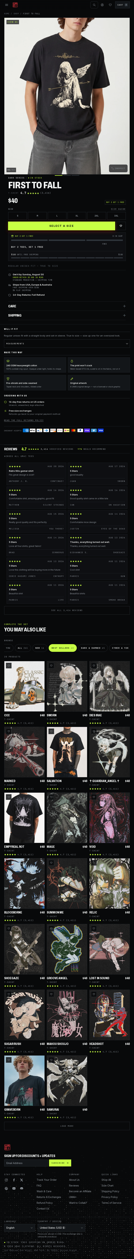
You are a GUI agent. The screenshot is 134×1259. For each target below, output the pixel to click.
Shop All (106, 1179)
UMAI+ (73, 1197)
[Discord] (21, 1188)
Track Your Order (47, 1179)
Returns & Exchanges (49, 1197)
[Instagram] (6, 1180)
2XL (97, 215)
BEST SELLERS (63, 648)
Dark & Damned (93, 648)
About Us (74, 1179)
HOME (6, 14)
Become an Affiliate (80, 1191)
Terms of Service (111, 1202)
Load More (67, 1126)
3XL (116, 215)
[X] (21, 1180)
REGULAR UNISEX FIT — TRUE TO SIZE (33, 266)
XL (77, 215)
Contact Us (43, 1208)
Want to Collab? (78, 1202)
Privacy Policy (110, 1197)
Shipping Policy (110, 1191)
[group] (67, 96)
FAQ (39, 1185)
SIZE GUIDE (118, 209)
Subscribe (58, 1163)
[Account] (102, 5)
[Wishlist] (110, 5)
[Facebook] (14, 1180)
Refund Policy (45, 1202)
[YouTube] (14, 1188)
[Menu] (6, 5)
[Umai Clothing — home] (15, 5)
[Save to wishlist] (9, 665)
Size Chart (107, 1185)
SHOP (16, 14)
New (39, 648)
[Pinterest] (6, 1188)
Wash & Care (44, 1191)
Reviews (74, 1185)
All (23, 648)
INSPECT (120, 168)
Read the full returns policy (24, 420)
